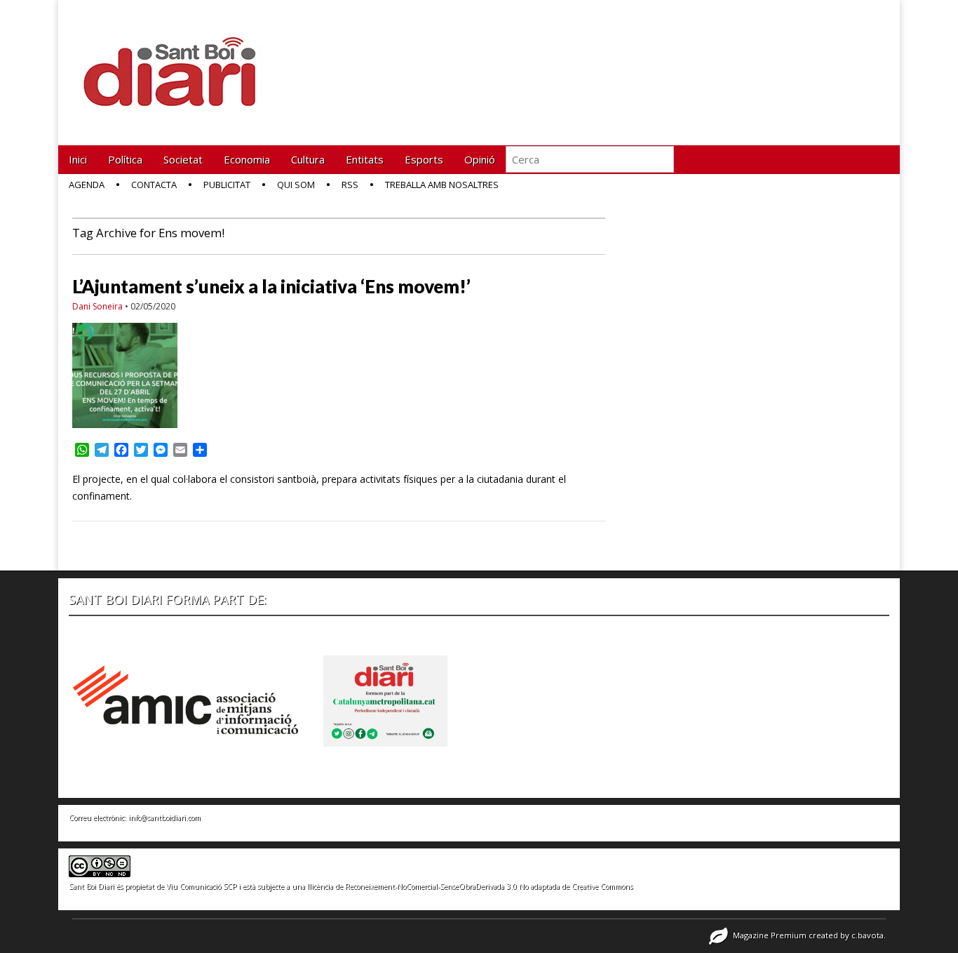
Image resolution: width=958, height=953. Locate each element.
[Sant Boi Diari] (177, 62)
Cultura (308, 159)
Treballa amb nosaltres (442, 184)
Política (125, 159)
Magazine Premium (770, 935)
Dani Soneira (97, 306)
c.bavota (867, 935)
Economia (247, 159)
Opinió (479, 159)
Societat (183, 159)
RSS (350, 184)
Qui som (296, 184)
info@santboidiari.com (164, 817)
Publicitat (226, 184)
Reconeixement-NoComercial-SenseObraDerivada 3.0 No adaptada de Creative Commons (489, 886)
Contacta (154, 184)
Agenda (86, 184)
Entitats (365, 159)
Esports (424, 159)
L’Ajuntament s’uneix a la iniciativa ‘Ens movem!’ (271, 286)
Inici (78, 159)
